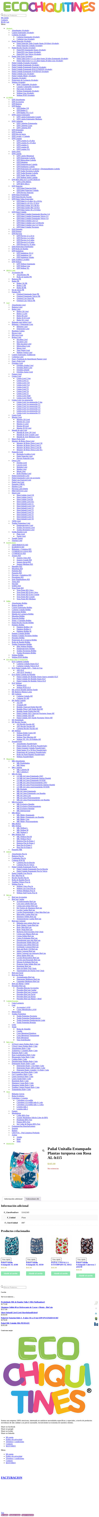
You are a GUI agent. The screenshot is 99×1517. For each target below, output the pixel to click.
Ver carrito (4, 1515)
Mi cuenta (9, 1437)
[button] (43, 1150)
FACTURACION (11, 1477)
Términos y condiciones (15, 1442)
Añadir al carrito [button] (10, 1273)
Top (2, 1513)
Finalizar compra (15, 1515)
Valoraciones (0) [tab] (32, 1199)
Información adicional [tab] (13, 1199)
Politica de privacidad (14, 1439)
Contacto (9, 1444)
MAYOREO (11, 1446)
